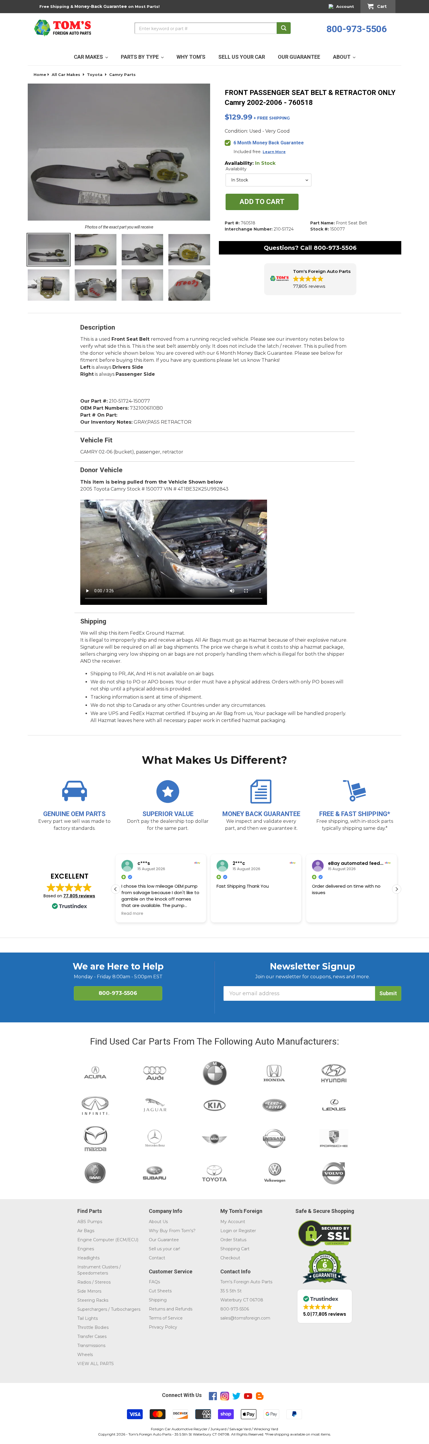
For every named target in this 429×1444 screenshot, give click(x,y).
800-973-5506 (357, 28)
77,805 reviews (79, 896)
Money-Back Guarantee (100, 6)
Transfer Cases (92, 1336)
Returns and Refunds (170, 1309)
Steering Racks (92, 1300)
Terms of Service (166, 1318)
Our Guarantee (164, 1239)
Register (247, 1230)
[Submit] (284, 28)
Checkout (230, 1258)
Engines (85, 1248)
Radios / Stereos (94, 1282)
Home (40, 74)
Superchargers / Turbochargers (108, 1309)
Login (226, 1230)
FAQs (154, 1281)
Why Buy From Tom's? (172, 1230)
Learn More (274, 152)
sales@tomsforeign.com (245, 1318)
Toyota (94, 74)
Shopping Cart (235, 1248)
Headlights (88, 1258)
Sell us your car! (164, 1248)
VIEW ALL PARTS (95, 1363)
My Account (232, 1221)
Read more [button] (132, 913)
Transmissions (91, 1345)
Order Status (233, 1239)
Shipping (158, 1300)
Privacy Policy (163, 1327)
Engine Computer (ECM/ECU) (107, 1239)
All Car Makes (66, 74)
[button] (310, 279)
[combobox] (212, 28)
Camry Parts (122, 74)
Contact (157, 1258)
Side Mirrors (89, 1291)
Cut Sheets (160, 1291)
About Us (158, 1221)
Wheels (85, 1354)
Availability (236, 169)
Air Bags (85, 1230)
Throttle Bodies (93, 1327)
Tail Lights (87, 1318)
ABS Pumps (89, 1221)
